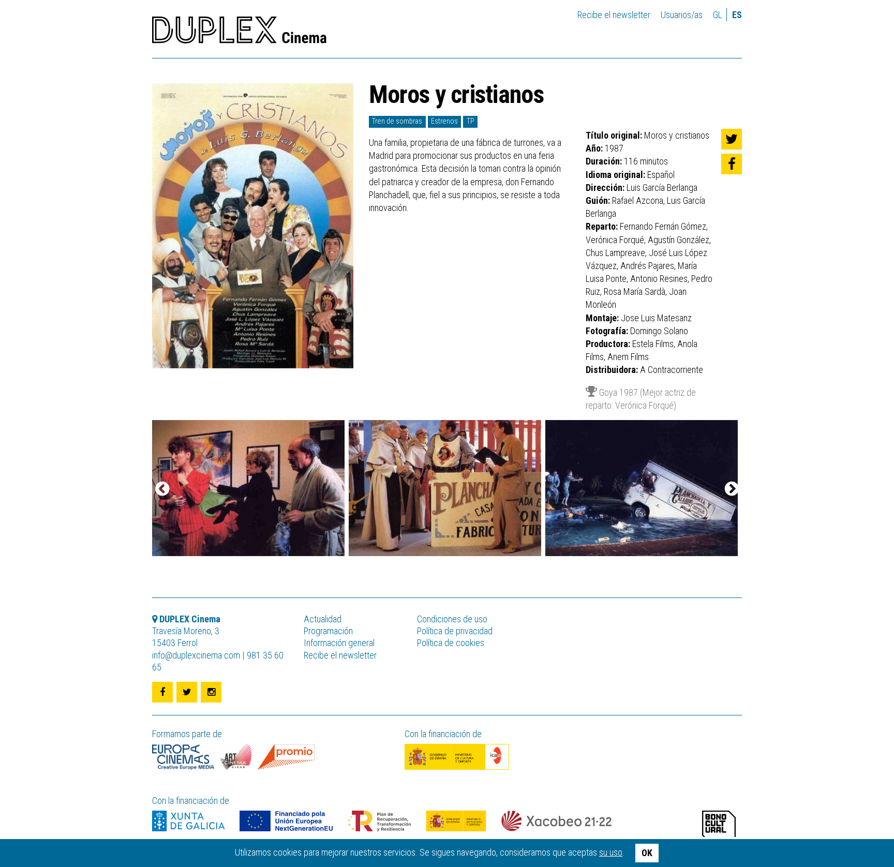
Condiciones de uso (452, 619)
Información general (339, 642)
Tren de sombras (397, 121)
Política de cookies (450, 642)
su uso (610, 852)
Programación (328, 630)
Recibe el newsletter (613, 14)
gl (717, 14)
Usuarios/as (682, 14)
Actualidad (322, 619)
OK (647, 852)
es (737, 14)
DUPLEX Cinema (239, 33)
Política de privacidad (455, 630)
